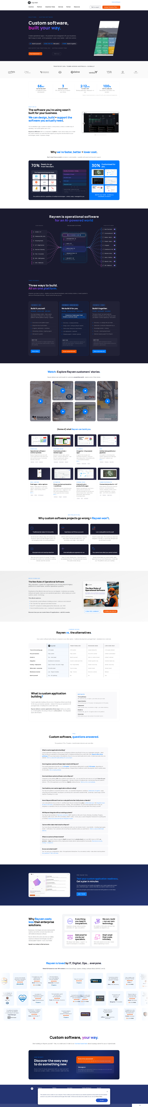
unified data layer (89, 803)
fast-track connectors (62, 815)
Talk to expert (95, 7)
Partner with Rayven (116, 2)
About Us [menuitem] (99, 1087)
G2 (104, 968)
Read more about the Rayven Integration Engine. (60, 818)
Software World (91, 968)
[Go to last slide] (84, 123)
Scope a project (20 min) (69, 351)
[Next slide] (117, 123)
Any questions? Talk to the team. (50, 853)
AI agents (97, 790)
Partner (68, 7)
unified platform (58, 711)
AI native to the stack (47, 804)
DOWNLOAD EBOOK (110, 611)
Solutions (31, 7)
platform (55, 131)
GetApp (84, 968)
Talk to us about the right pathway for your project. (59, 757)
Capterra (79, 968)
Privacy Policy (99, 1096)
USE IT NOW (81, 894)
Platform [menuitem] (54, 1087)
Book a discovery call (99, 351)
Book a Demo (35, 351)
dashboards (91, 790)
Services (60, 7)
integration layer (100, 803)
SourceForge (72, 968)
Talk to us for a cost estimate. (88, 782)
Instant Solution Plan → (111, 7)
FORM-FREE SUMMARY (92, 611)
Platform (39, 7)
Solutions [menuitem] (40, 1087)
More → (78, 461)
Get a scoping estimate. (55, 770)
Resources (77, 7)
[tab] (95, 134)
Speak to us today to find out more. (39, 944)
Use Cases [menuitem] (69, 1087)
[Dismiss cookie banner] (107, 1092)
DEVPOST (98, 968)
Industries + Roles (50, 7)
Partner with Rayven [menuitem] (86, 1087)
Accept (102, 1100)
